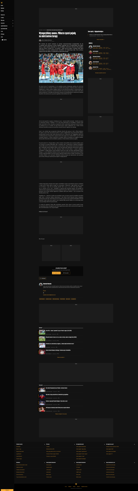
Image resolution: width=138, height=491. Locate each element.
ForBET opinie (78, 472)
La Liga (104, 47)
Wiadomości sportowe (19, 444)
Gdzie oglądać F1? (109, 453)
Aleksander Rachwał (96, 56)
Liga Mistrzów (18, 453)
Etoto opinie (78, 474)
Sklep (109, 48)
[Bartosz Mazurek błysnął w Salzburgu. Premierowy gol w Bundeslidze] (61, 352)
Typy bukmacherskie (4, 28)
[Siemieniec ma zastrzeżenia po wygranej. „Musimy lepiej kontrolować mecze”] (61, 345)
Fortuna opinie (48, 464)
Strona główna (41, 30)
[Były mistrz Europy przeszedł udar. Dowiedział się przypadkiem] (61, 396)
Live (104, 48)
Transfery (2, 17)
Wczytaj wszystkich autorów (100, 72)
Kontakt (74, 486)
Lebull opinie (48, 472)
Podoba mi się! (57, 272)
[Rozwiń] (12, 20)
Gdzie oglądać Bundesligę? (81, 458)
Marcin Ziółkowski (49, 340)
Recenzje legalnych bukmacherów (51, 462)
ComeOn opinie (79, 464)
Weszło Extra (3, 15)
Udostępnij (43, 278)
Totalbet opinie (78, 469)
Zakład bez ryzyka (19, 467)
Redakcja (69, 486)
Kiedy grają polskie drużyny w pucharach (53, 451)
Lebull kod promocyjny (110, 472)
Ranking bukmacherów (20, 472)
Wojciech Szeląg (48, 334)
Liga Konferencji (19, 456)
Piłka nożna (2, 20)
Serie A (107, 47)
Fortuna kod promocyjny (110, 467)
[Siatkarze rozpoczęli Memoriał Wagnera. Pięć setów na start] (61, 402)
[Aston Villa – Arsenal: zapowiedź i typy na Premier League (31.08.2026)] (61, 332)
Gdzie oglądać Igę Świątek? (111, 451)
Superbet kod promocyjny (110, 464)
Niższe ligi (38, 338)
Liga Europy (109, 69)
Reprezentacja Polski (20, 451)
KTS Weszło (2, 34)
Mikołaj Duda (48, 347)
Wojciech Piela (95, 67)
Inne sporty (2, 23)
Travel (2, 31)
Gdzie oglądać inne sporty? (110, 444)
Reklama (78, 486)
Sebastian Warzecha (48, 40)
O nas (66, 486)
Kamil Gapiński (95, 51)
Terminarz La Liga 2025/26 (51, 456)
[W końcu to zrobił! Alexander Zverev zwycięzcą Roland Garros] (100, 35)
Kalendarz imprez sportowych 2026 (112, 446)
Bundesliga (100, 47)
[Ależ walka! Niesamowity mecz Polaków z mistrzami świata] (61, 389)
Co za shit (66, 272)
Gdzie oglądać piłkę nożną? (80, 444)
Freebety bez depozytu (20, 469)
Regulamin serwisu (84, 486)
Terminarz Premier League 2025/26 (52, 453)
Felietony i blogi (95, 48)
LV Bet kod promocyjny (110, 469)
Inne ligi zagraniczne (38, 351)
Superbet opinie (49, 467)
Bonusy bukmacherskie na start (21, 464)
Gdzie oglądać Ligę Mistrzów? (81, 451)
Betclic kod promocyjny (110, 474)
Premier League (95, 47)
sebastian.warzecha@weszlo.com (49, 294)
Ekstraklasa (104, 69)
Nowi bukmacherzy (19, 474)
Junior (2, 37)
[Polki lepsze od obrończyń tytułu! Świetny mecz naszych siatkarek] (61, 409)
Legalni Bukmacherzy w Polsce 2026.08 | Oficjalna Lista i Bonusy (38, 332)
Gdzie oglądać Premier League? (81, 453)
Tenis (106, 48)
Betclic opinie (48, 474)
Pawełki (107, 53)
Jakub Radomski (96, 62)
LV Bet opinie (48, 469)
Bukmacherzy (18, 462)
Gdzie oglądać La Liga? (80, 456)
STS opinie (78, 467)
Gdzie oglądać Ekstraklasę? (81, 446)
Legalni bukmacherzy (4, 26)
